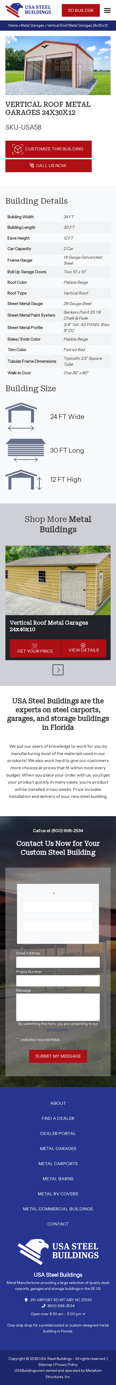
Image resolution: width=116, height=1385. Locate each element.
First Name (32, 916)
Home (13, 25)
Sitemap (45, 1364)
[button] (107, 10)
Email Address (28, 953)
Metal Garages (32, 25)
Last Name (31, 935)
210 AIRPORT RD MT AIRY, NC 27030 (61, 1300)
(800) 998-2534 (61, 1306)
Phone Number (29, 972)
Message (23, 990)
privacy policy (57, 1029)
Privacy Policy (66, 1364)
